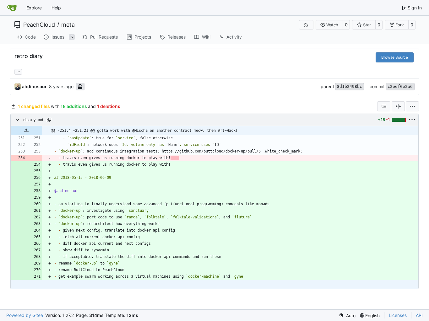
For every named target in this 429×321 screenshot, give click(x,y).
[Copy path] (49, 119)
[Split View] (398, 106)
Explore (34, 7)
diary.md (33, 119)
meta (68, 25)
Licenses (398, 315)
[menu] (412, 106)
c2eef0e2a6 (400, 86)
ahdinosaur (34, 86)
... (18, 71)
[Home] (12, 7)
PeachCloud (39, 25)
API (419, 315)
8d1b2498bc (349, 86)
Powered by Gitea (24, 315)
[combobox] (383, 106)
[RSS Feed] (306, 24)
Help (56, 7)
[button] (329, 24)
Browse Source (394, 57)
